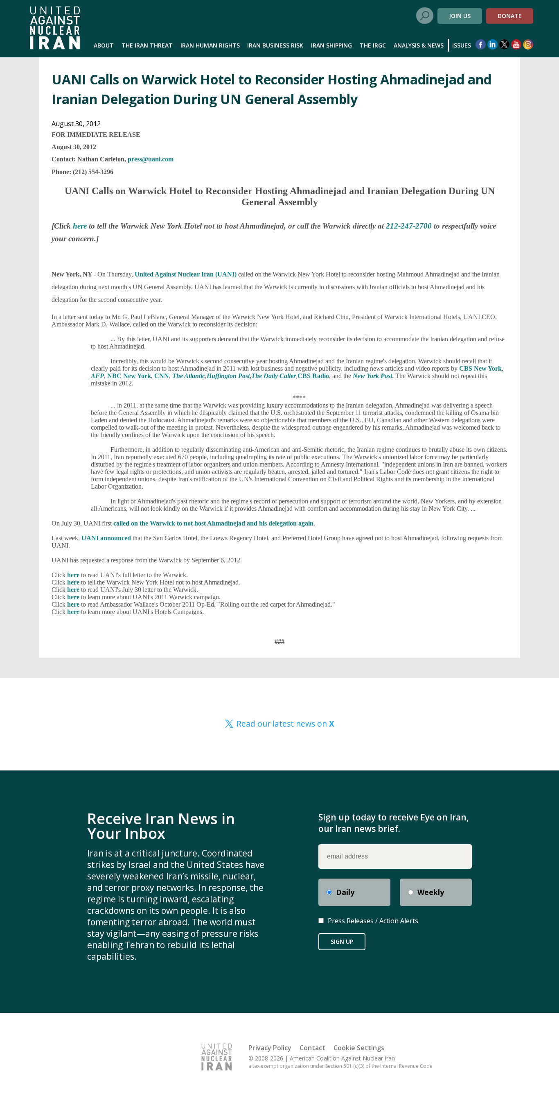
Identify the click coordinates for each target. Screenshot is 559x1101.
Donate (510, 16)
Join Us (460, 16)
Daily (345, 892)
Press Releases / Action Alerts (373, 920)
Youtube (516, 44)
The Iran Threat (147, 45)
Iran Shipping (331, 45)
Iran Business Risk (275, 45)
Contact (312, 1047)
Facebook (481, 44)
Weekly (430, 892)
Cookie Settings (359, 1047)
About (104, 45)
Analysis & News (419, 45)
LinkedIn (492, 44)
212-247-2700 (409, 226)
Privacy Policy (269, 1047)
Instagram (528, 44)
